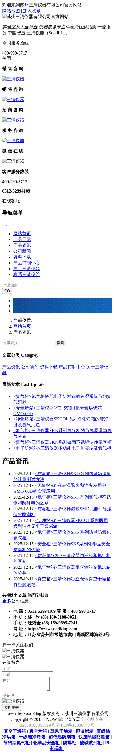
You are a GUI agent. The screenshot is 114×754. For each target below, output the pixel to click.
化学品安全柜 (46, 742)
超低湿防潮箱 (62, 737)
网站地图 (11, 10)
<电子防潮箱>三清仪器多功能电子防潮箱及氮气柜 (62, 448)
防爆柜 (69, 742)
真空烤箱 (38, 731)
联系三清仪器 (26, 274)
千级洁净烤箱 (32, 737)
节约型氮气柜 (16, 742)
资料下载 (22, 257)
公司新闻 (22, 251)
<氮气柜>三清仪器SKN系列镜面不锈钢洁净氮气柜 (62, 442)
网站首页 (22, 233)
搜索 (60, 343)
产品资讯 (22, 245)
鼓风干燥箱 (61, 731)
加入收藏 (32, 10)
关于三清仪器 (26, 268)
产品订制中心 (26, 262)
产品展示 (22, 239)
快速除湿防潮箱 (94, 737)
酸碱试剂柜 (91, 742)
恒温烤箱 (85, 731)
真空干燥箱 (15, 731)
